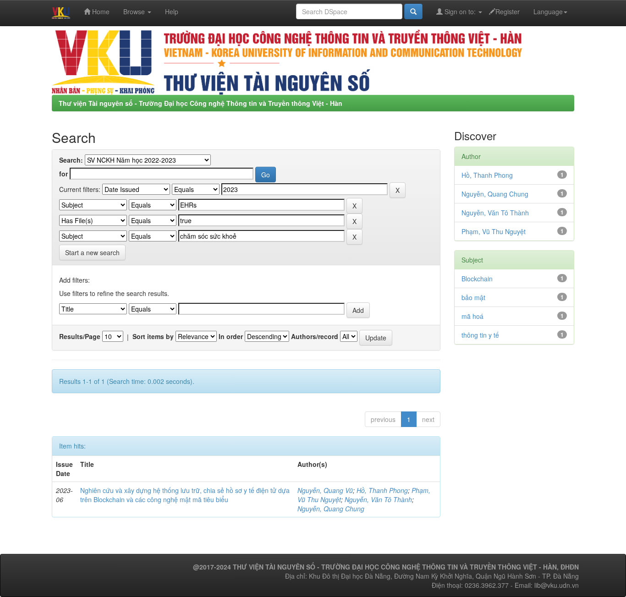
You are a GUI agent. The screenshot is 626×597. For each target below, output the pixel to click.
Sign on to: (460, 11)
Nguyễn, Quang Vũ (325, 490)
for (63, 173)
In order (231, 336)
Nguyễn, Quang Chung (330, 508)
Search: (71, 159)
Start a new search (92, 252)
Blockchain (477, 278)
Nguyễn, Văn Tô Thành (378, 499)
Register (507, 11)
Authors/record (314, 336)
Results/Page (79, 336)
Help (171, 11)
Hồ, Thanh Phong (382, 490)
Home (100, 11)
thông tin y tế (480, 335)
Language (548, 11)
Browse (135, 11)
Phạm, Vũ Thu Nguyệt (493, 231)
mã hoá (472, 316)
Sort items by (153, 336)
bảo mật (473, 297)
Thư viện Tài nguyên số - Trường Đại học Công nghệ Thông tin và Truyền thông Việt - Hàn (200, 103)
